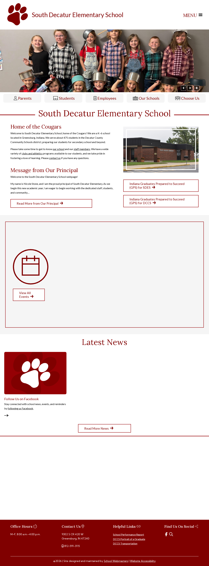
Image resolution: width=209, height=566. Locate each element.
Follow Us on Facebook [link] (21, 399)
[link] (18, 26)
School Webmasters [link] (116, 561)
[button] (183, 87)
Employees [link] (106, 98)
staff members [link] (82, 149)
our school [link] (58, 149)
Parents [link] (25, 98)
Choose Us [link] (190, 98)
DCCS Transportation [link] (125, 543)
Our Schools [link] (149, 98)
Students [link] (67, 98)
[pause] (196, 87)
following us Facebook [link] (20, 408)
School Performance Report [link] (128, 534)
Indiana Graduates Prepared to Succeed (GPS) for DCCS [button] (157, 201)
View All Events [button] (25, 294)
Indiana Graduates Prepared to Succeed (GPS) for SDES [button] (157, 185)
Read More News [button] (96, 428)
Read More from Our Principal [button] (37, 203)
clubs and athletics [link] (32, 153)
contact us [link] (55, 157)
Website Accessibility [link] (143, 561)
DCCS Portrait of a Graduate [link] (129, 538)
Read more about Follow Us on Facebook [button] (8, 415)
